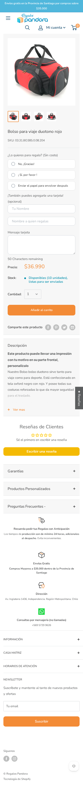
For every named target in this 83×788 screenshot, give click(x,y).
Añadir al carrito (42, 310)
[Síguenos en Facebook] (6, 759)
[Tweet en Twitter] (64, 327)
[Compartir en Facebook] (48, 327)
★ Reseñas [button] (79, 398)
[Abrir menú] (8, 18)
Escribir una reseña (42, 451)
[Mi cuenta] (40, 28)
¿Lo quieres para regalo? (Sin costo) (33, 155)
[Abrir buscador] (27, 27)
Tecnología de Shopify (17, 779)
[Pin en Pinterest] (56, 327)
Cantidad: (15, 294)
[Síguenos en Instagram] (14, 759)
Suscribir (41, 721)
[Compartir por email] (72, 327)
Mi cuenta (54, 27)
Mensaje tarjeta (19, 232)
